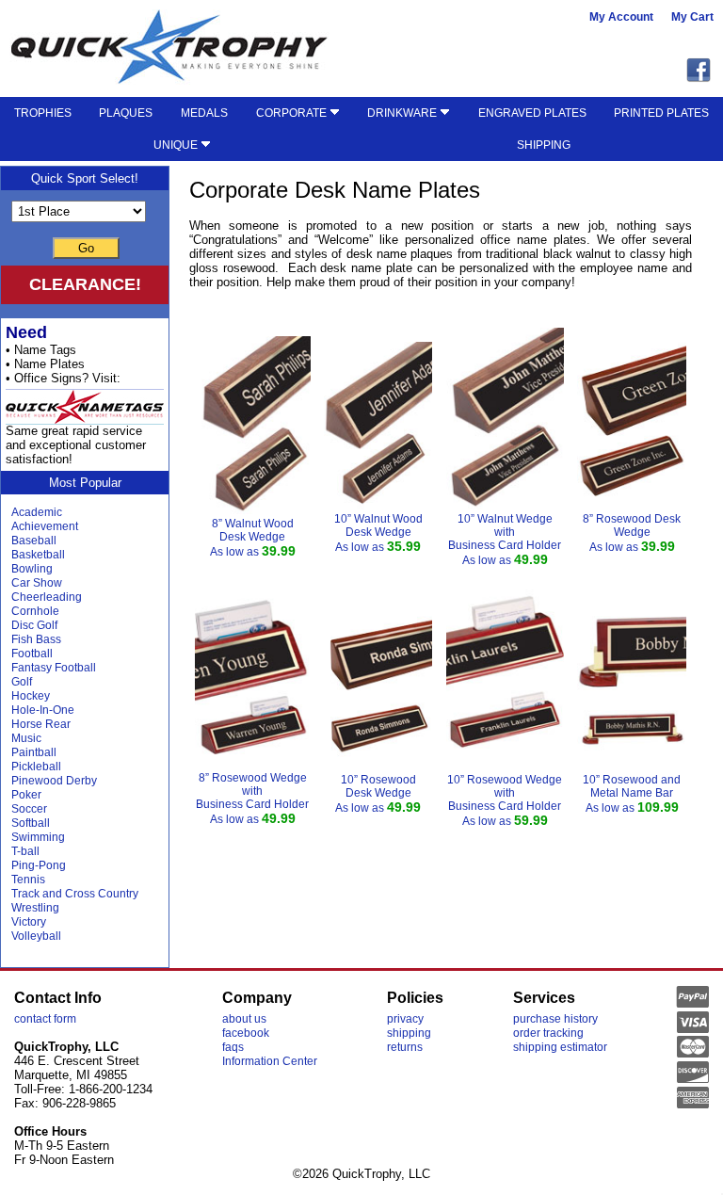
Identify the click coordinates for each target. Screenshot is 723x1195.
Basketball (38, 554)
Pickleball (36, 766)
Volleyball (36, 936)
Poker (26, 794)
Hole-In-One (42, 710)
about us (244, 1018)
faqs (233, 1047)
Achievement (44, 526)
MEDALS (204, 113)
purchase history (555, 1018)
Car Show (36, 582)
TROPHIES (43, 113)
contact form (45, 1018)
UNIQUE (177, 145)
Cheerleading (46, 597)
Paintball (33, 752)
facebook (245, 1033)
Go (86, 248)
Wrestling (35, 907)
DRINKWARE (403, 113)
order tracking (548, 1033)
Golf (21, 681)
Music (26, 738)
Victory (28, 922)
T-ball (25, 851)
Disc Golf (34, 625)
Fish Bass (36, 639)
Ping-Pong (38, 865)
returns (405, 1047)
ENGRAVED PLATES (532, 113)
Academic (36, 512)
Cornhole (35, 611)
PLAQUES (126, 113)
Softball (30, 823)
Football (32, 653)
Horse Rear (41, 724)
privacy (405, 1018)
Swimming (38, 837)
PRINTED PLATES (661, 113)
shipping (409, 1033)
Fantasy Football (53, 667)
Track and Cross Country (74, 893)
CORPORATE (292, 113)
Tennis (28, 879)
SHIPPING (543, 145)
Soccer (29, 809)
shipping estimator (560, 1047)
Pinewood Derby (54, 780)
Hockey (30, 695)
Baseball (33, 540)
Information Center (269, 1061)
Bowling (32, 568)
